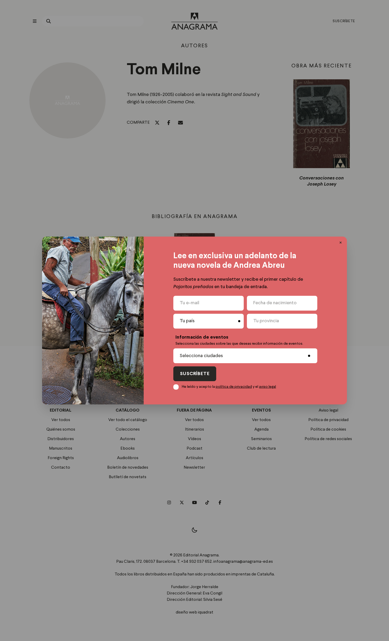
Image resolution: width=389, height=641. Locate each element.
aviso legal (267, 387)
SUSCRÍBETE (195, 374)
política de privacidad (234, 387)
